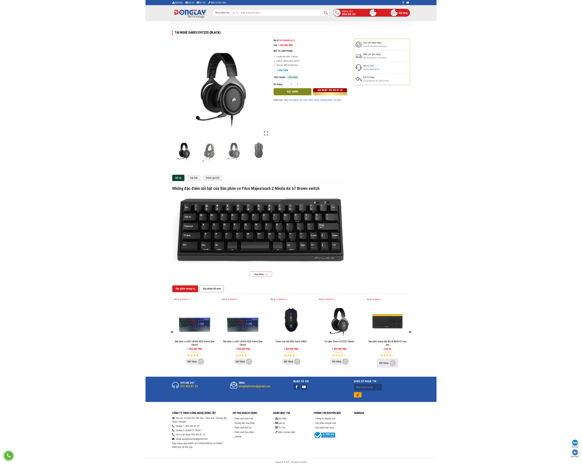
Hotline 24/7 (348, 13)
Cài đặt (194, 177)
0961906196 (374, 69)
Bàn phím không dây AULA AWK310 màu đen (387, 343)
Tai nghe (337, 100)
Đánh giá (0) (212, 177)
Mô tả (178, 177)
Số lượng (277, 84)
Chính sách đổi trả (242, 427)
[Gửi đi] (357, 394)
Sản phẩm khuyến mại (325, 423)
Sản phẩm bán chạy (324, 427)
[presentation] (172, 332)
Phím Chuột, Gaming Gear (320, 100)
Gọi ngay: (330, 90)
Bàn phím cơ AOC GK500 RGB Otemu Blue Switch (194, 343)
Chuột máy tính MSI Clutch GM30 (291, 341)
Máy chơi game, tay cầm (295, 100)
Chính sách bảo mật (243, 418)
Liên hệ (237, 436)
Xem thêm (259, 274)
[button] (266, 89)
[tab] (179, 178)
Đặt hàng (192, 361)
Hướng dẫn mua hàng (244, 423)
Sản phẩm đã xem (212, 288)
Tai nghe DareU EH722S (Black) (339, 341)
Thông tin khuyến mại (325, 418)
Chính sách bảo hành (244, 432)
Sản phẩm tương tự (185, 288)
